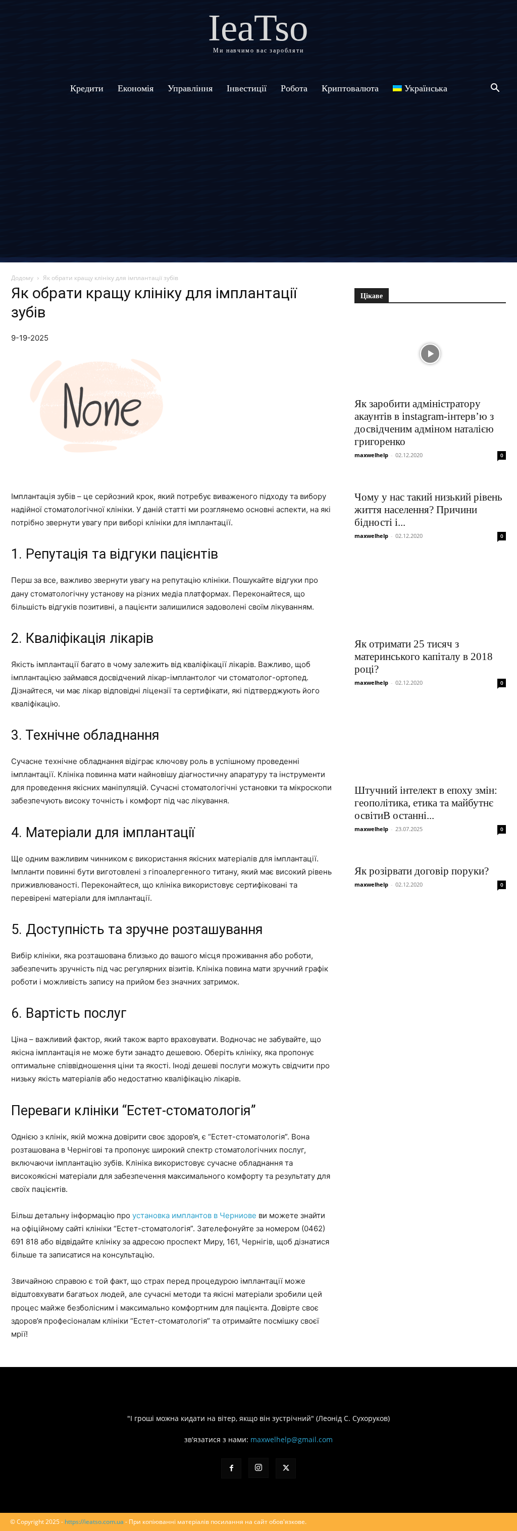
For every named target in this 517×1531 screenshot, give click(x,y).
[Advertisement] (258, 186)
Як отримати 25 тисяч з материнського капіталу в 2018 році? (423, 656)
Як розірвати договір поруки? (421, 871)
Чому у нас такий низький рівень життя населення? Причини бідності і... (428, 509)
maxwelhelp (371, 455)
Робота (294, 88)
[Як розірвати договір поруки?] (430, 853)
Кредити (87, 88)
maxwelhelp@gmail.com (291, 1439)
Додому (22, 278)
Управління (190, 88)
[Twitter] (286, 1468)
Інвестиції (247, 88)
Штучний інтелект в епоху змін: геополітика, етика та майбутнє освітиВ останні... (425, 803)
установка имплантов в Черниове (194, 1215)
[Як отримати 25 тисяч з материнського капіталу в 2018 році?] (430, 593)
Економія (135, 88)
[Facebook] (231, 1468)
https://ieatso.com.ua (94, 1521)
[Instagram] (258, 1468)
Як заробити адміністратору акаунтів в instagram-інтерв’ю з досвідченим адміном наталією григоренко (424, 423)
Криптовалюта (350, 88)
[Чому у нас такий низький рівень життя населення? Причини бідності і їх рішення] (430, 479)
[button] (495, 89)
